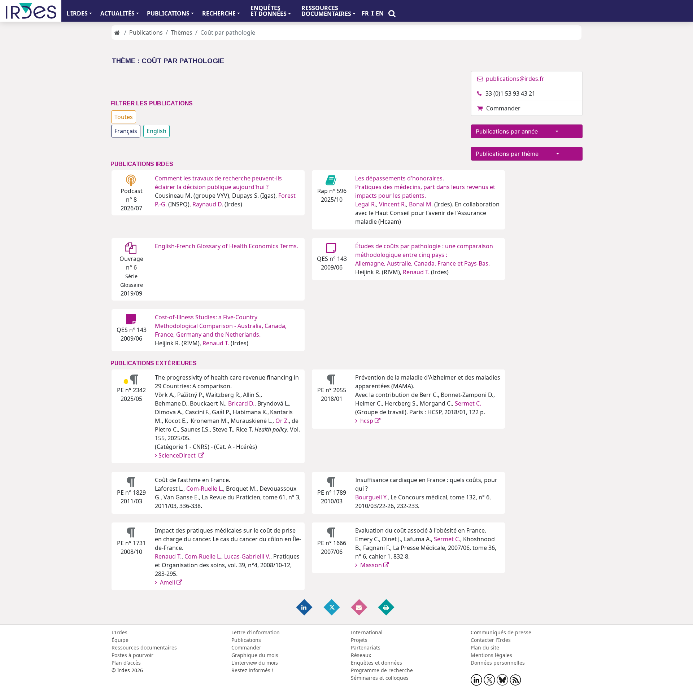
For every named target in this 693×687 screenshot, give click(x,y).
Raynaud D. (207, 204)
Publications (146, 32)
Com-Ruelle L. (204, 489)
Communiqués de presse (501, 632)
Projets (359, 639)
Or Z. (282, 421)
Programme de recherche (382, 670)
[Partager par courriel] (359, 606)
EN (380, 13)
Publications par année (515, 131)
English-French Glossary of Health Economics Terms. (226, 246)
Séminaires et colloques (380, 677)
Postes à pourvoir (132, 655)
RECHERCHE (219, 13)
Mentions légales (491, 655)
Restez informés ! (252, 670)
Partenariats (365, 647)
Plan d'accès (126, 662)
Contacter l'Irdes (491, 639)
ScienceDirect (178, 455)
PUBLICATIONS (168, 13)
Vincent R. (392, 204)
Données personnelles (498, 662)
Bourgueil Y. (371, 497)
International (367, 632)
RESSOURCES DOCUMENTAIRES (326, 11)
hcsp (367, 421)
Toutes (123, 117)
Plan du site (485, 647)
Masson (371, 565)
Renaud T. (416, 272)
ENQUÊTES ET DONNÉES (268, 11)
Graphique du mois (254, 655)
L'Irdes (119, 632)
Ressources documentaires (144, 647)
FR (365, 13)
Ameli (167, 582)
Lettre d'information (255, 632)
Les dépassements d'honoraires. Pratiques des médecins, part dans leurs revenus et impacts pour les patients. (425, 187)
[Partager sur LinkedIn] (305, 606)
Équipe (120, 639)
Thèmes (181, 32)
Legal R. (365, 204)
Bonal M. (421, 204)
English (156, 131)
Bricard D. (241, 403)
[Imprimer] (386, 606)
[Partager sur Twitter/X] (332, 606)
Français (125, 131)
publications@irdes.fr (514, 79)
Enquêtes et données (376, 662)
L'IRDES (77, 13)
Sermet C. (468, 403)
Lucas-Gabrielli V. (247, 556)
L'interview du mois (254, 662)
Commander (503, 108)
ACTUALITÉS (117, 13)
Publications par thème (515, 153)
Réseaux (361, 655)
